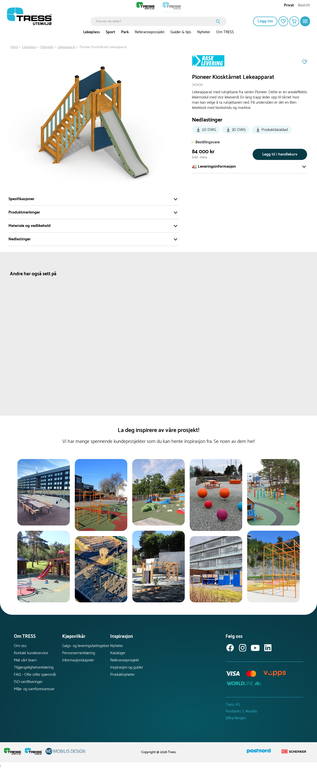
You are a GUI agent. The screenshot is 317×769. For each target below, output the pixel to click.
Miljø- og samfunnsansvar (34, 689)
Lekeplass (91, 32)
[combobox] (154, 21)
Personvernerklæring (78, 653)
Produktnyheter (122, 674)
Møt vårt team (25, 660)
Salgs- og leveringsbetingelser (85, 645)
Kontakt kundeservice (31, 653)
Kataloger (118, 653)
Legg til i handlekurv (279, 154)
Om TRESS (225, 32)
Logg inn (265, 21)
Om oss (20, 645)
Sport (110, 32)
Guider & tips (180, 32)
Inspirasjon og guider (126, 667)
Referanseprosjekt (149, 32)
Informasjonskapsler (78, 660)
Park (125, 32)
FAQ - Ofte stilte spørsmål (35, 674)
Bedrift (304, 6)
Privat (289, 6)
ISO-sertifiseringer (28, 681)
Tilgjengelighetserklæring (33, 667)
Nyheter (203, 32)
